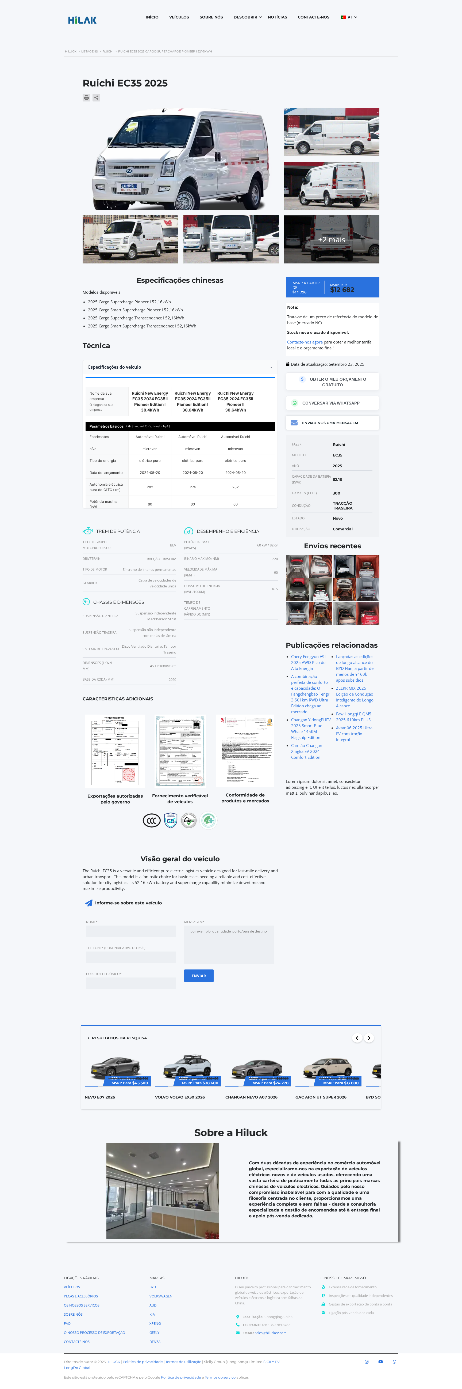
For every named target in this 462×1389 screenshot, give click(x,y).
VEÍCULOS (179, 17)
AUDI (153, 1305)
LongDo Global (77, 1367)
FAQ (67, 1323)
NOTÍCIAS (277, 17)
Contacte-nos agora (305, 342)
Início (152, 17)
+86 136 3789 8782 (275, 1324)
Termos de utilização (183, 1362)
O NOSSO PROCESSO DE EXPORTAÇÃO (94, 1332)
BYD (152, 1287)
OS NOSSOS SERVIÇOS (81, 1305)
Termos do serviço (220, 1377)
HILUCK (113, 1362)
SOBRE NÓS (211, 17)
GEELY (154, 1332)
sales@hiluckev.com (271, 1332)
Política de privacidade (143, 1362)
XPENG (155, 1323)
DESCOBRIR (245, 17)
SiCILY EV (271, 1362)
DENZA (154, 1341)
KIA (152, 1314)
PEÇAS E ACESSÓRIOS (81, 1296)
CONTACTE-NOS (313, 17)
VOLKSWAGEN (160, 1296)
